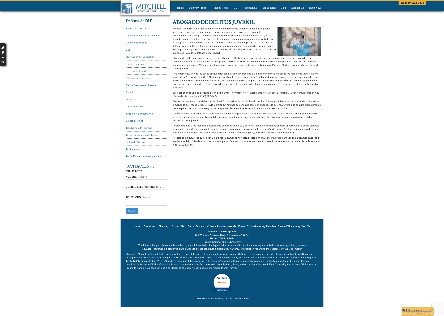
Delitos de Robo (134, 120)
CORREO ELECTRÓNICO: (141, 187)
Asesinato (131, 99)
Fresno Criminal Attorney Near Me (257, 226)
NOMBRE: (131, 176)
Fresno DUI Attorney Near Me (294, 226)
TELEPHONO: (134, 197)
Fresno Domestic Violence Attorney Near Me (211, 226)
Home (180, 7)
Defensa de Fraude (136, 71)
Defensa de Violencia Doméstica (143, 35)
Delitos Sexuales (135, 106)
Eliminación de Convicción (140, 56)
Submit (132, 211)
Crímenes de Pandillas (138, 78)
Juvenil (129, 92)
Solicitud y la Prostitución (139, 113)
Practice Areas (220, 7)
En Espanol (269, 7)
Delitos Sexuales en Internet (141, 85)
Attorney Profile (198, 7)
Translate (427, 313)
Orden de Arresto (135, 142)
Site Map (163, 226)
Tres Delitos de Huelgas (139, 127)
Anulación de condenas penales (143, 156)
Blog (283, 7)
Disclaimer (149, 226)
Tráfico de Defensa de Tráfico (142, 135)
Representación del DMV (139, 28)
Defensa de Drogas (136, 42)
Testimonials (250, 7)
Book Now (315, 7)
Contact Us (297, 7)
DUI (236, 7)
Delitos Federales (135, 64)
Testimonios (132, 149)
